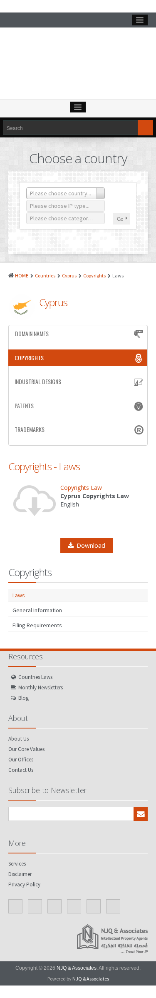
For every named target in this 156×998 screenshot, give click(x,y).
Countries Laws (35, 677)
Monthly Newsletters (40, 687)
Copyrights (94, 275)
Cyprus (69, 275)
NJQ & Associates (77, 968)
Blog (23, 697)
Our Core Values (26, 749)
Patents (24, 405)
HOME (21, 275)
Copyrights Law (81, 488)
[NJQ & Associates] (78, 65)
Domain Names (32, 333)
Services (17, 863)
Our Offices (20, 759)
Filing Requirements (37, 625)
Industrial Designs (38, 381)
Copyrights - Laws (44, 466)
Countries (45, 275)
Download (91, 545)
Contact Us (20, 769)
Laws (18, 595)
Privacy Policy (24, 884)
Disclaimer (20, 874)
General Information (37, 610)
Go (120, 218)
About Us (18, 738)
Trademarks (30, 429)
